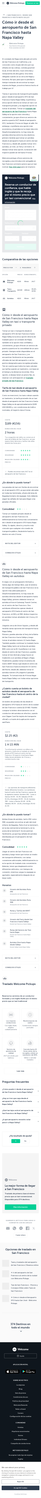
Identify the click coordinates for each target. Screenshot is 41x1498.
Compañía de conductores (20, 1443)
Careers (20, 1413)
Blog (20, 1389)
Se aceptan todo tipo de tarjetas (20, 1455)
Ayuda (21, 1356)
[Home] (20, 1349)
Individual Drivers (20, 1439)
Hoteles (20, 1427)
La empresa (20, 1385)
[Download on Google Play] (29, 1371)
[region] (20, 1480)
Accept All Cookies (20, 1488)
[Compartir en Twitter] (33, 1229)
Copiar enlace (20, 1235)
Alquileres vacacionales (20, 1431)
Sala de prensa (20, 1393)
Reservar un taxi (32, 3)
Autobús (10, 298)
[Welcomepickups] (3, 3)
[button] (16, 267)
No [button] (25, 1141)
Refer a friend (20, 1409)
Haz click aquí (15, 167)
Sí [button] (15, 1141)
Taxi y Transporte (11, 290)
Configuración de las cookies (20, 1416)
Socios (20, 1435)
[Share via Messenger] (21, 1229)
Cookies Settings (20, 1494)
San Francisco (14, 15)
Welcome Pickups (10, 281)
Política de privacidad (20, 1401)
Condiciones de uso (20, 1397)
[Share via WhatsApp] (14, 1229)
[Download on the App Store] (12, 1371)
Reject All (20, 1481)
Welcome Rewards (20, 1405)
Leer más (20, 1071)
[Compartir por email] (7, 1229)
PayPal (20, 1459)
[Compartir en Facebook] (27, 1229)
